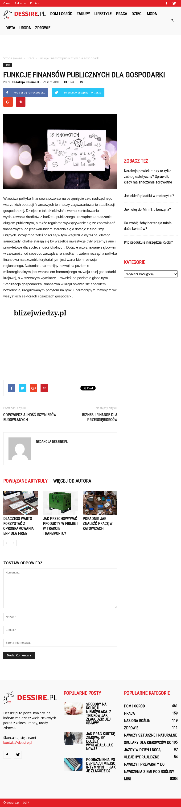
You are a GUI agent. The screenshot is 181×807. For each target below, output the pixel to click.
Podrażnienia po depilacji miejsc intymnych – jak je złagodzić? (100, 765)
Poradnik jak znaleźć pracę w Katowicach (97, 523)
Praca (121, 13)
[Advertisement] (90, 45)
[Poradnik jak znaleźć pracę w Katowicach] (100, 503)
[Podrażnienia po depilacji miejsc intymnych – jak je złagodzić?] (73, 764)
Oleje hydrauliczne (141, 757)
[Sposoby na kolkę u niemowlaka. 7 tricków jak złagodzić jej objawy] (73, 708)
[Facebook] (166, 3)
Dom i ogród (61, 13)
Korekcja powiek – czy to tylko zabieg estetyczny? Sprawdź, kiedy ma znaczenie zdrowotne (148, 176)
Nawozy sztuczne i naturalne (150, 735)
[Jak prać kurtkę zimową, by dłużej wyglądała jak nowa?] (73, 738)
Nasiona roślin (137, 720)
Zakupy (83, 13)
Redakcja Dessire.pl (25, 82)
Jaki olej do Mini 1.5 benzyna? (147, 209)
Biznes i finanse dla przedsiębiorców (99, 417)
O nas (6, 3)
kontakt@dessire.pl (17, 742)
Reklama (20, 3)
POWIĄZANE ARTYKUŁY (25, 481)
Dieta (10, 27)
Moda (152, 13)
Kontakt (35, 3)
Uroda (25, 27)
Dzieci (137, 13)
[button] (172, 20)
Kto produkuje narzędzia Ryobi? (148, 242)
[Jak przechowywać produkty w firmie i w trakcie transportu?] (60, 503)
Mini (127, 779)
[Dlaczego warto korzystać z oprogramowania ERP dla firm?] (20, 503)
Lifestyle (103, 13)
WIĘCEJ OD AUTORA (72, 481)
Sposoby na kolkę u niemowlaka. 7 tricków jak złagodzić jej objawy (98, 713)
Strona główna (12, 58)
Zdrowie (42, 27)
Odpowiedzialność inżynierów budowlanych (29, 417)
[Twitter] (174, 3)
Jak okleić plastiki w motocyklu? (149, 195)
